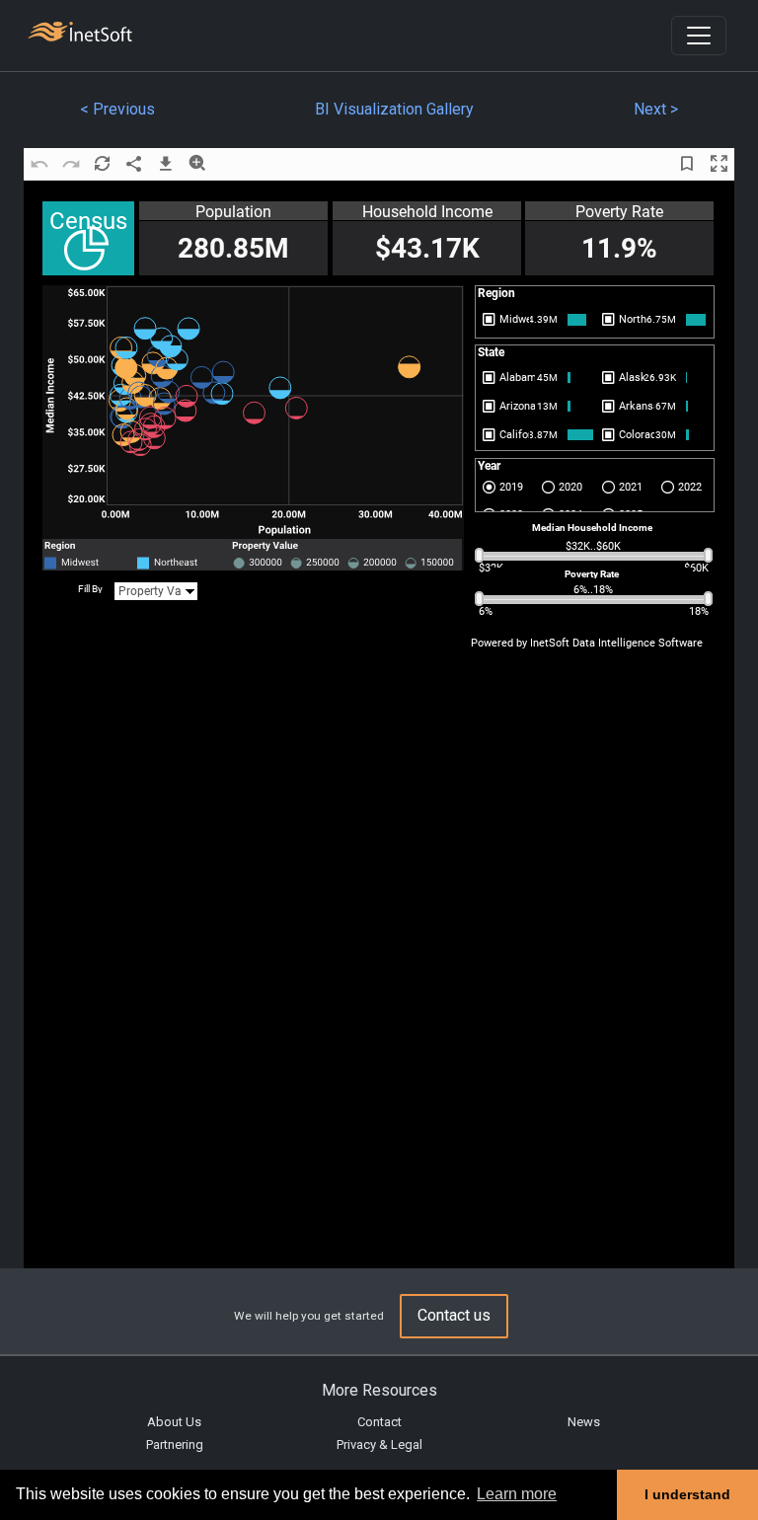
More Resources (379, 1390)
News (584, 1421)
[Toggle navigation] (698, 35)
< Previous (117, 109)
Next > (656, 109)
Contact (379, 1421)
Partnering (174, 1444)
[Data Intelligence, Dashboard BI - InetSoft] (80, 34)
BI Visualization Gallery (394, 109)
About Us (174, 1421)
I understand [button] (687, 1494)
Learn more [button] (517, 1493)
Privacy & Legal (379, 1444)
